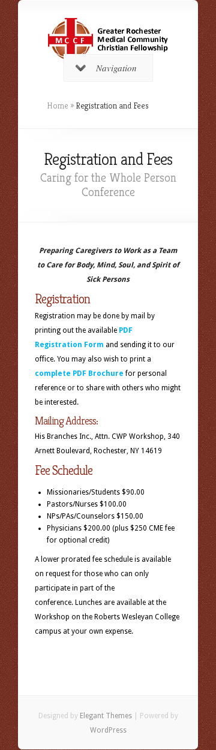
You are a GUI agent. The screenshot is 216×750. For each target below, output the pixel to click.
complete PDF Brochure (79, 373)
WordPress (108, 730)
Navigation (116, 68)
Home (57, 105)
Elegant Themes (106, 716)
